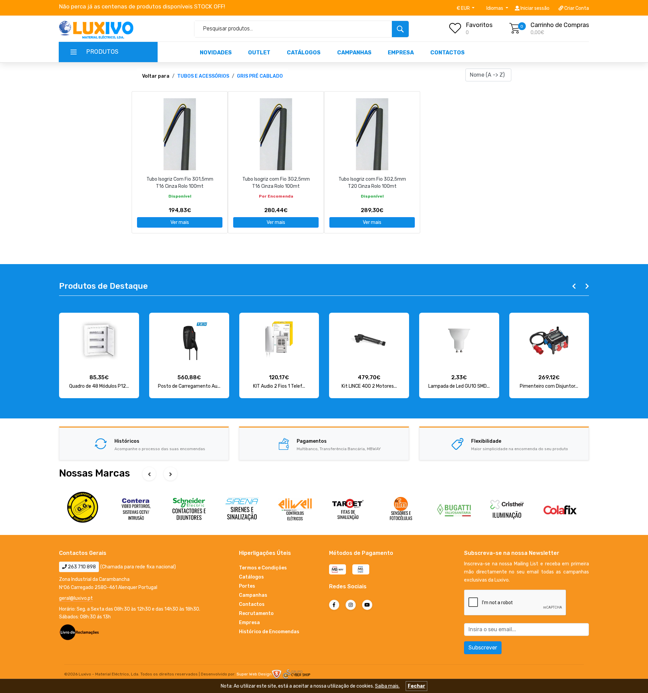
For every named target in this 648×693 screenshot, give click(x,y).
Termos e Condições (263, 568)
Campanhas (354, 52)
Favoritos (479, 25)
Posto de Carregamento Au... (189, 386)
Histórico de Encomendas (269, 632)
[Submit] (400, 29)
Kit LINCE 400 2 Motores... (369, 386)
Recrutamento (256, 613)
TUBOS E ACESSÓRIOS (203, 76)
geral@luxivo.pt (76, 598)
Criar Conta (576, 8)
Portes (247, 586)
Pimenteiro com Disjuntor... (549, 386)
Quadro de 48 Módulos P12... (99, 386)
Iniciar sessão (534, 8)
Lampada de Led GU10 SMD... (459, 386)
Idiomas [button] (495, 8)
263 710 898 (81, 567)
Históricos (126, 441)
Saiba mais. (387, 686)
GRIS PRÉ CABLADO (260, 76)
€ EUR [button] (464, 8)
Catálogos (304, 52)
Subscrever (482, 647)
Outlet (259, 52)
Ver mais (179, 222)
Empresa (401, 52)
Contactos (447, 52)
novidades (216, 52)
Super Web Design (254, 674)
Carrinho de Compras (560, 25)
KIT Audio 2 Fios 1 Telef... (279, 386)
